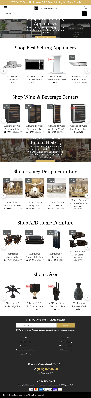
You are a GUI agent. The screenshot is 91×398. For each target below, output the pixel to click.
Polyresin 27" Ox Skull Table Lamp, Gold (34, 305)
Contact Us (66, 338)
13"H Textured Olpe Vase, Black (78, 305)
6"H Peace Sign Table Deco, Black (56, 305)
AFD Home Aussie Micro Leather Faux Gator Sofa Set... (78, 253)
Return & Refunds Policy (25, 350)
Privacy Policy (25, 346)
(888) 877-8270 (47, 369)
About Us (24, 338)
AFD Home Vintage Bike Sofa (34, 255)
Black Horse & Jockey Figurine (12, 305)
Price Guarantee (25, 342)
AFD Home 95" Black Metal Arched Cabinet (56, 255)
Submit (66, 325)
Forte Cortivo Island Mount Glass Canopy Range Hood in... (56, 78)
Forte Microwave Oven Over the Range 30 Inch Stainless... (35, 78)
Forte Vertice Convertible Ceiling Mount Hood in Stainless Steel (12, 78)
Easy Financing (66, 342)
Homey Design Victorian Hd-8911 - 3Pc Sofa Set (57, 204)
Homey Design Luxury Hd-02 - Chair (35, 204)
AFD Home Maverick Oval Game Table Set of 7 (12, 255)
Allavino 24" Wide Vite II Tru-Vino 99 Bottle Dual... (57, 127)
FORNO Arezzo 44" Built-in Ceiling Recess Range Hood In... (78, 78)
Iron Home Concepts (18, 395)
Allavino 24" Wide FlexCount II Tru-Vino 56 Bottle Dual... (12, 127)
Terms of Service (25, 354)
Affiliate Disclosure (66, 346)
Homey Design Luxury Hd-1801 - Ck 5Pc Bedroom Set (78, 202)
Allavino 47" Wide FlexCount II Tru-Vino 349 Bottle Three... (34, 127)
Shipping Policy (66, 350)
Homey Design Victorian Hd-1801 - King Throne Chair (13, 204)
